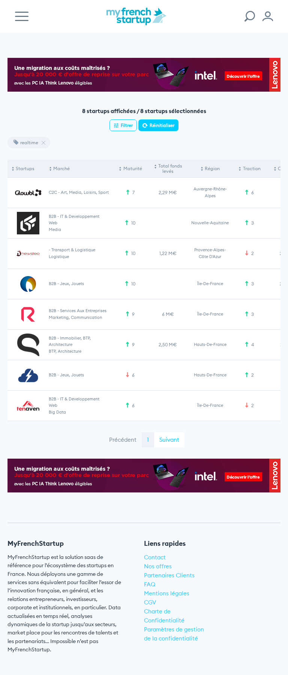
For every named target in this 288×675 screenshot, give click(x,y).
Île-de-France (210, 283)
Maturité (132, 168)
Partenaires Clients (169, 575)
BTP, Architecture (65, 351)
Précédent (122, 439)
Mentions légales (166, 593)
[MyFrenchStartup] (136, 20)
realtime (29, 142)
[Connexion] (267, 16)
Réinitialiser (162, 125)
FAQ (150, 584)
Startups (25, 168)
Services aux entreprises (83, 310)
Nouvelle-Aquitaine (210, 222)
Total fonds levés (170, 168)
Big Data (57, 412)
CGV (150, 602)
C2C (53, 192)
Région (212, 168)
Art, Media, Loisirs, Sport (85, 192)
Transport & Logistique (73, 249)
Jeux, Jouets (72, 283)
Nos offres (158, 566)
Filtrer (127, 125)
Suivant (169, 439)
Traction (252, 168)
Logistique (59, 256)
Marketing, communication (75, 317)
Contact (155, 557)
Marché (61, 168)
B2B (52, 216)
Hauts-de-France (210, 344)
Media (55, 229)
